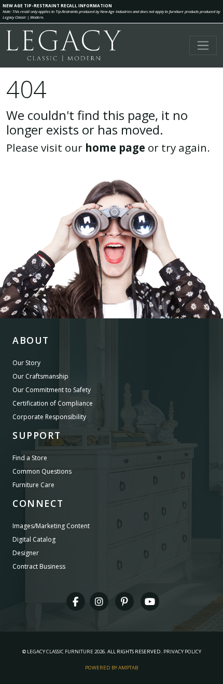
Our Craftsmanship (40, 376)
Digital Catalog (33, 539)
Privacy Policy (182, 651)
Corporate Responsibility (49, 416)
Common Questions (42, 471)
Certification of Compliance (52, 403)
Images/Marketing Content (51, 525)
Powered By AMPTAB (111, 667)
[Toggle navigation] (203, 45)
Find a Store (29, 457)
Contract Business (38, 566)
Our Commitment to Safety (51, 389)
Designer (25, 552)
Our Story (26, 362)
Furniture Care (33, 484)
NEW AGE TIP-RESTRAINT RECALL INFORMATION (57, 5)
